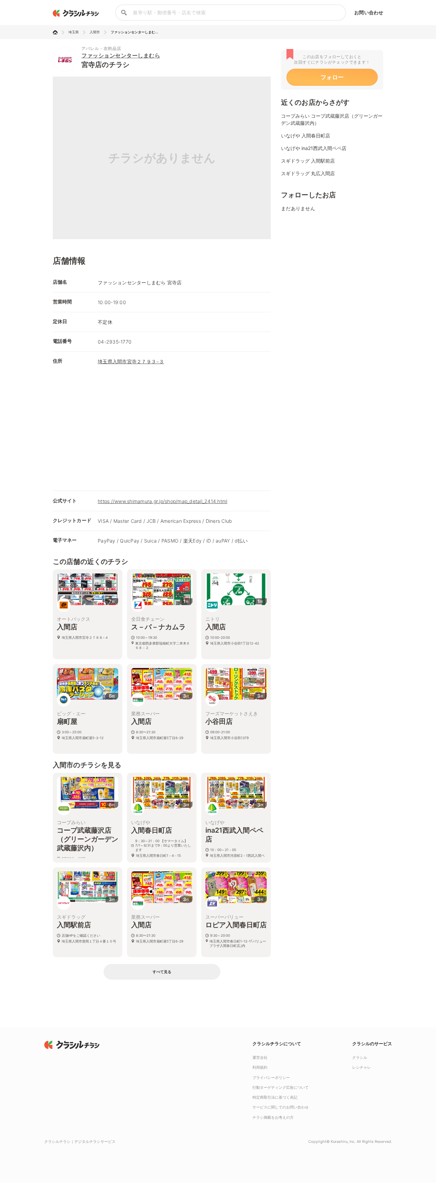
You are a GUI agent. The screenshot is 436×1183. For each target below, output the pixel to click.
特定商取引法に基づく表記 (274, 1097)
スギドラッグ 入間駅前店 (308, 161)
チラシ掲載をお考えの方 (273, 1117)
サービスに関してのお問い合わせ (280, 1107)
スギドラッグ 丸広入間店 (308, 173)
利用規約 (259, 1067)
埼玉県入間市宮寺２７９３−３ (131, 361)
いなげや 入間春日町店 (305, 135)
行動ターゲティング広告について (280, 1087)
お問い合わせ (368, 12)
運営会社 (259, 1057)
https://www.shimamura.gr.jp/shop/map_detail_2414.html (162, 501)
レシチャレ (361, 1067)
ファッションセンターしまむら (120, 55)
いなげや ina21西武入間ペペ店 (313, 148)
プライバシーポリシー (271, 1077)
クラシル (359, 1057)
